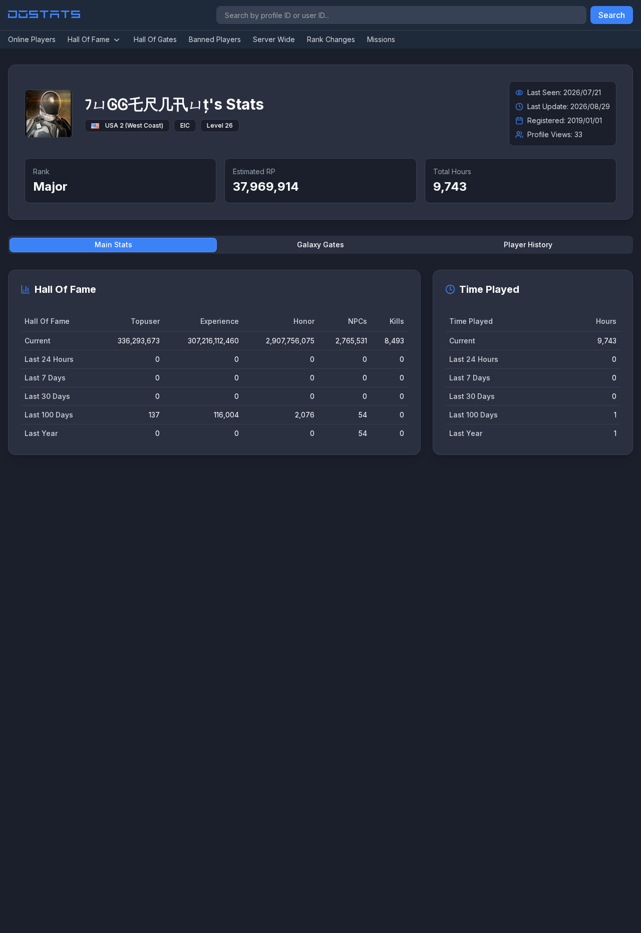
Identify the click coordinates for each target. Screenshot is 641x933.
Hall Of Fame (89, 39)
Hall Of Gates (155, 39)
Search (611, 15)
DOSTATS (45, 15)
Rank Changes (331, 39)
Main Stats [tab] (113, 244)
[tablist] (320, 245)
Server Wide (274, 39)
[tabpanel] (320, 362)
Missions (381, 39)
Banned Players (215, 39)
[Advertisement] (308, 617)
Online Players (32, 39)
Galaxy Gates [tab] (320, 244)
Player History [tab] (528, 244)
